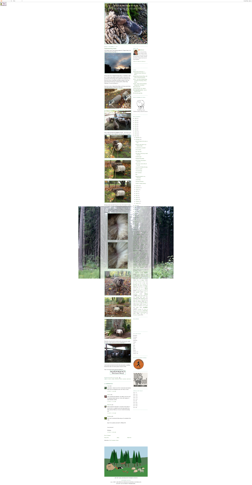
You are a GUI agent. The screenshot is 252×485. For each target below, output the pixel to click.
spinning (143, 298)
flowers (135, 250)
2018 (136, 134)
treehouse (144, 304)
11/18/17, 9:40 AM (111, 432)
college (141, 238)
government (140, 261)
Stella (134, 301)
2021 (136, 128)
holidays (135, 264)
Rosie (142, 290)
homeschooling (145, 264)
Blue (136, 174)
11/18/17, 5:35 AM (111, 413)
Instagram (144, 266)
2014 (136, 209)
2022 (136, 126)
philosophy (135, 285)
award (142, 231)
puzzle (142, 287)
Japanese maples (136, 269)
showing (137, 297)
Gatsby (134, 260)
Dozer (134, 241)
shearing (135, 294)
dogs (144, 240)
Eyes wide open (138, 151)
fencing (145, 245)
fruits (140, 253)
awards (145, 231)
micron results (139, 277)
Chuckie (143, 237)
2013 (136, 211)
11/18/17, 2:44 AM (111, 391)
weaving (139, 309)
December (138, 137)
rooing (138, 290)
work (134, 313)
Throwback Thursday (140, 181)
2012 (136, 213)
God (134, 261)
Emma (142, 243)
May (137, 195)
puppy (137, 287)
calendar (146, 234)
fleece (134, 248)
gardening (142, 259)
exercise (146, 243)
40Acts (134, 231)
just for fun (144, 269)
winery (137, 312)
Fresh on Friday (136, 251)
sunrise (139, 301)
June (137, 193)
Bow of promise (139, 172)
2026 (136, 118)
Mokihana (109, 416)
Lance (138, 274)
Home (118, 437)
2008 (136, 221)
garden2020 (145, 254)
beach (134, 232)
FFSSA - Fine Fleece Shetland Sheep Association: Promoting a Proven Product (140, 81)
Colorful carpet (138, 156)
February (137, 201)
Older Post (129, 437)
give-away (144, 260)
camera (135, 236)
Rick (146, 289)
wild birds (139, 310)
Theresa (108, 394)
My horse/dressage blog (137, 93)
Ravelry (146, 287)
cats (145, 236)
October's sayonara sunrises (141, 183)
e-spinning (144, 241)
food (143, 250)
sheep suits (140, 295)
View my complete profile (139, 61)
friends (143, 252)
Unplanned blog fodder (140, 158)
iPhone (134, 267)
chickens (135, 237)
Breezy (134, 234)
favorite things (136, 246)
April (137, 197)
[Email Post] (119, 377)
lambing (137, 272)
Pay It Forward (143, 284)
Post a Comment (107, 435)
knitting (135, 271)
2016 (136, 205)
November (138, 139)
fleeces (142, 248)
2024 (136, 122)
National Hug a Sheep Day (137, 281)
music (142, 280)
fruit (134, 253)
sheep (146, 294)
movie (138, 280)
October (137, 185)
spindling (135, 298)
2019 (136, 132)
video (137, 307)
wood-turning (143, 312)
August (137, 189)
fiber (139, 247)
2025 (136, 120)
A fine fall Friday (139, 170)
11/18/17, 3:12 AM (111, 401)
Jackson (142, 267)
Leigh (108, 386)
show (147, 295)
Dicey (140, 240)
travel (137, 304)
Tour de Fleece (144, 303)
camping (140, 236)
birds (139, 232)
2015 (136, 207)
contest (146, 238)
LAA (143, 271)
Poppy (146, 286)
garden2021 (137, 256)
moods (146, 278)
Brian (139, 234)
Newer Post (106, 437)
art (137, 231)
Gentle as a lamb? (139, 168)
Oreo (144, 283)
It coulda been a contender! (141, 147)
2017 (136, 135)
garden (146, 253)
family (142, 244)
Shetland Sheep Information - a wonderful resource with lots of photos (139, 73)
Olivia (144, 281)
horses (136, 266)
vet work (146, 305)
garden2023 (144, 256)
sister (144, 297)
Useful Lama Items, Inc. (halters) (139, 88)
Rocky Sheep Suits (136, 86)
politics (141, 285)
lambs (146, 272)
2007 (136, 223)
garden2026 (135, 258)
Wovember (135, 315)
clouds (134, 238)
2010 (136, 217)
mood (142, 278)
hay (139, 263)
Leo (144, 274)
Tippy (145, 301)
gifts (138, 260)
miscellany (135, 278)
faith (136, 244)
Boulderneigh (126, 5)
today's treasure (136, 302)
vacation (134, 305)
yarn (139, 315)
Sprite (139, 300)
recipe (136, 289)
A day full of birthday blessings (142, 167)
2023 (136, 124)
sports (134, 300)
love (134, 276)
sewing (145, 292)
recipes (141, 289)
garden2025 (143, 257)
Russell (146, 290)
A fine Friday (138, 179)
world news (143, 313)
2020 (136, 130)
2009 (136, 219)
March (137, 199)
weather (145, 307)
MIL (145, 277)
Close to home (138, 149)
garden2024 (135, 257)
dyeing (139, 241)
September (138, 187)
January (137, 203)
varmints (140, 305)
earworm (135, 243)
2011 (136, 215)
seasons (137, 292)
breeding (143, 232)
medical (138, 276)
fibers (145, 247)
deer (136, 240)
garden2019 (138, 254)
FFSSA (134, 247)
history (144, 263)
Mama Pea (109, 404)
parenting (135, 284)
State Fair (144, 300)
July (137, 191)
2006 (136, 225)
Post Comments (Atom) (114, 440)
